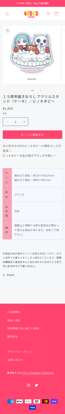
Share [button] (10, 275)
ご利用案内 (13, 312)
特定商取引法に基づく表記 (23, 328)
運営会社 (12, 336)
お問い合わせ (15, 360)
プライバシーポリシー (20, 351)
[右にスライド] (40, 90)
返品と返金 (13, 320)
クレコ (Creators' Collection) (38, 372)
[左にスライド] (25, 90)
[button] (7, 14)
